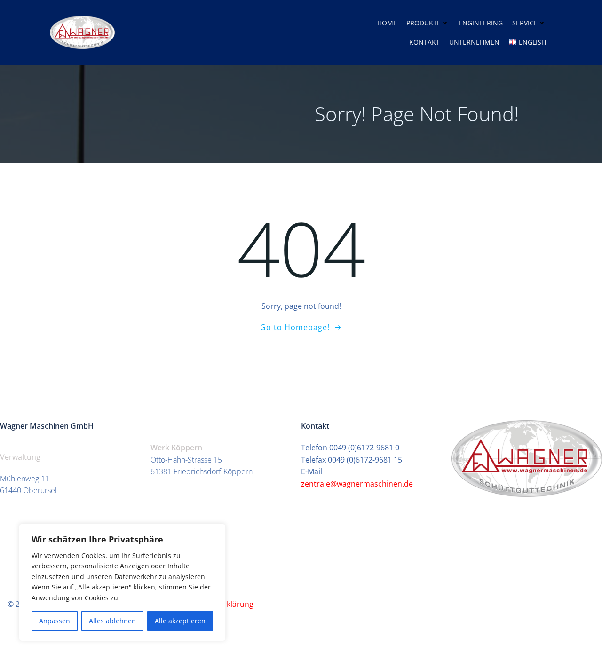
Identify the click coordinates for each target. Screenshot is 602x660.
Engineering (481, 22)
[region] (122, 582)
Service (525, 22)
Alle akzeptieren (180, 620)
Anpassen (54, 620)
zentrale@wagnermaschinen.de (358, 484)
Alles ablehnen (112, 620)
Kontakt (424, 42)
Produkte (423, 22)
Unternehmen (474, 42)
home (387, 22)
